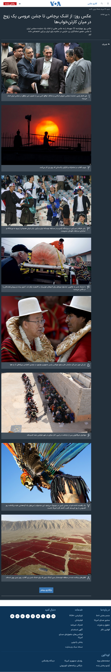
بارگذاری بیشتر (46, 590)
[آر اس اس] (22, 616)
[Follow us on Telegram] (48, 616)
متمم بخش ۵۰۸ (103, 615)
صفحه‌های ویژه (103, 660)
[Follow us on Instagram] (33, 616)
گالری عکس (92, 3)
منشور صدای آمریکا (102, 620)
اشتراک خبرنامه (77, 625)
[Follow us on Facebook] (53, 616)
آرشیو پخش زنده (103, 665)
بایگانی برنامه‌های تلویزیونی (71, 665)
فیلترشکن (79, 620)
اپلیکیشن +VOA (76, 615)
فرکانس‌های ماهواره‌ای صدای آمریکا (71, 636)
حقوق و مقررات (103, 625)
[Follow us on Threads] (28, 616)
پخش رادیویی (77, 642)
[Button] (106, 45)
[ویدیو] (20, 3)
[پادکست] (17, 616)
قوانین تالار (105, 629)
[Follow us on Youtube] (38, 616)
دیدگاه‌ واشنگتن (48, 660)
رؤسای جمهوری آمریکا (73, 660)
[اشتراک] (12, 616)
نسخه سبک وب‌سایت (74, 647)
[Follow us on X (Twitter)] (43, 616)
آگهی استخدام (77, 629)
